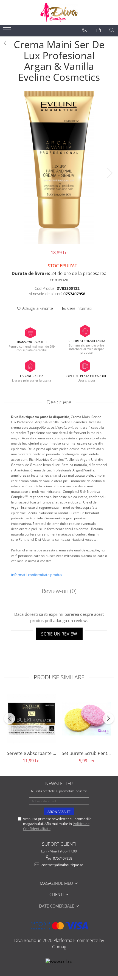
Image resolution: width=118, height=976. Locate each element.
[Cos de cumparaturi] (99, 30)
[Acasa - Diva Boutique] (59, 12)
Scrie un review (59, 634)
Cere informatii (79, 308)
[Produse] (7, 31)
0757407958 (62, 858)
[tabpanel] (59, 167)
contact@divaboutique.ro (62, 864)
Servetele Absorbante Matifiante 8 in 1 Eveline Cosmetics (31, 753)
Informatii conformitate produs (36, 574)
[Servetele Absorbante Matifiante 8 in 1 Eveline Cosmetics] (31, 718)
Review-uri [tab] (59, 591)
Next (109, 173)
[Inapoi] (4, 43)
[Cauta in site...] (112, 30)
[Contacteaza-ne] (84, 30)
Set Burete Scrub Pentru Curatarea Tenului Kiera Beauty (86, 753)
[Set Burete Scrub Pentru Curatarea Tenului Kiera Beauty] (86, 718)
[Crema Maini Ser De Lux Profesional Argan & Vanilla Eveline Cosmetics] (59, 167)
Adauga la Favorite (37, 308)
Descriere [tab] (59, 402)
